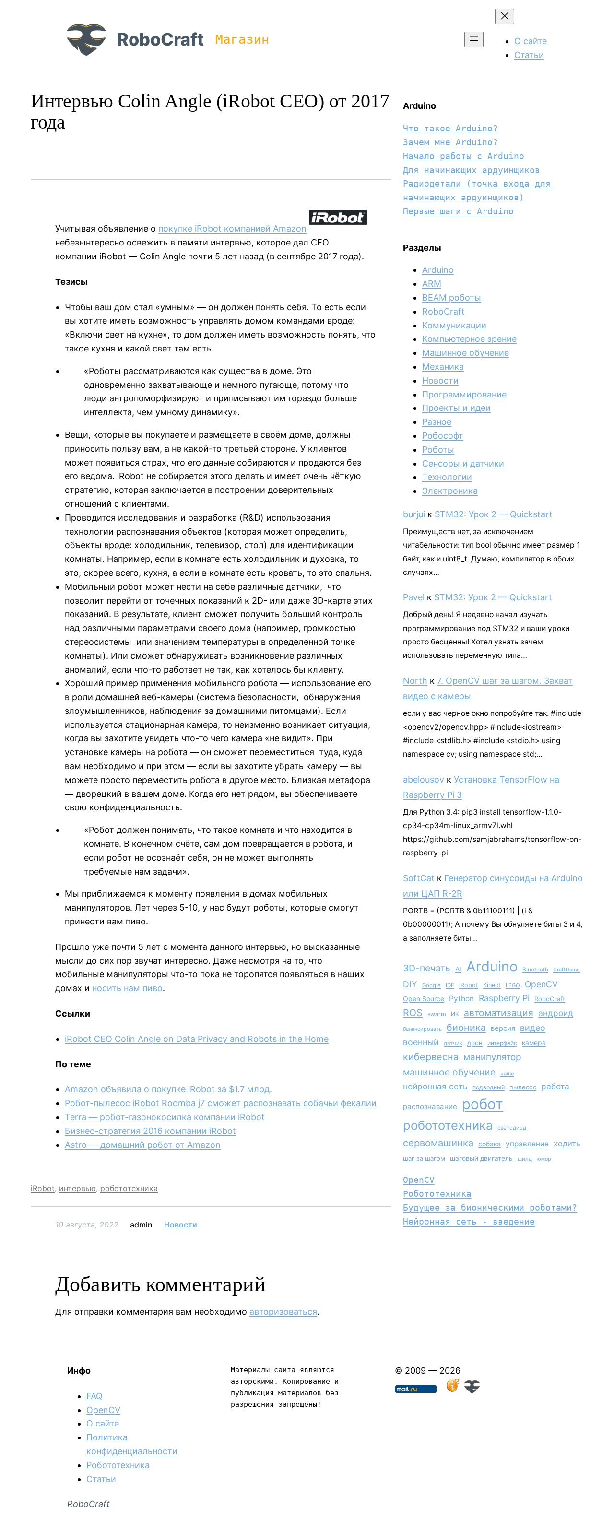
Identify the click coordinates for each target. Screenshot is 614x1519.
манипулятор (492, 1057)
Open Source (423, 998)
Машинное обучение (465, 353)
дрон (475, 1043)
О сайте (102, 1423)
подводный (488, 1087)
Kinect (492, 985)
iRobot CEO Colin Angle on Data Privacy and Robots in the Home (197, 1039)
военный (421, 1042)
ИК (455, 1013)
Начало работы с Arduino (463, 156)
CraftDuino (566, 969)
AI (458, 969)
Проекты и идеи (456, 408)
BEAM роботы (451, 297)
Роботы (438, 449)
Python (461, 998)
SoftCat (419, 878)
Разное (436, 422)
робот (482, 1104)
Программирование (464, 394)
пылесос (522, 1087)
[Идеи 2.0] (452, 1390)
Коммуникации (454, 325)
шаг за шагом (424, 1158)
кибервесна (431, 1057)
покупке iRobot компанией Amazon (232, 228)
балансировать (422, 1029)
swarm (436, 1013)
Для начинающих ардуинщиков (471, 170)
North (415, 681)
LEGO (513, 985)
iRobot (43, 1188)
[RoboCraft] (472, 1390)
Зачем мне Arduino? (450, 142)
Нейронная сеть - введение (469, 1221)
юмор (544, 1159)
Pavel (414, 597)
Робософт (442, 436)
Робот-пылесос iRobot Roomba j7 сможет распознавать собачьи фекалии (221, 1103)
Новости (180, 1224)
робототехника (129, 1188)
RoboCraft (160, 39)
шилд (525, 1159)
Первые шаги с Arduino (458, 211)
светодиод (511, 1127)
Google (431, 985)
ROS (413, 1012)
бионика (466, 1027)
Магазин (242, 39)
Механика (443, 367)
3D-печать (426, 968)
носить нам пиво (127, 988)
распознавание (430, 1106)
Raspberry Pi (504, 998)
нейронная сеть (435, 1086)
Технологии (447, 477)
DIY (410, 984)
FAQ (94, 1396)
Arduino (438, 270)
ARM (431, 284)
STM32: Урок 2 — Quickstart (494, 514)
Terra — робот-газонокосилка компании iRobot (165, 1117)
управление (527, 1143)
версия (503, 1028)
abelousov (423, 779)
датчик (453, 1043)
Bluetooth (535, 969)
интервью (77, 1188)
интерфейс (502, 1043)
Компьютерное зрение (469, 339)
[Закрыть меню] (504, 16)
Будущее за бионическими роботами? (490, 1208)
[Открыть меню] (474, 39)
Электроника (450, 491)
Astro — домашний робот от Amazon (143, 1145)
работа (555, 1086)
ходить (567, 1143)
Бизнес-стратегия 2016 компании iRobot (150, 1131)
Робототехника (437, 1194)
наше (507, 1073)
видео (532, 1028)
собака (489, 1144)
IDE (450, 985)
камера (534, 1043)
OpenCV (541, 984)
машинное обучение (449, 1072)
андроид (555, 1013)
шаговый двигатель (481, 1158)
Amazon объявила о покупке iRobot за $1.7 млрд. (168, 1089)
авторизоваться (283, 1312)
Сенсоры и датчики (463, 463)
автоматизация (498, 1012)
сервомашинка (438, 1143)
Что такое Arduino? (450, 128)
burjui (414, 514)
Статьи (101, 1479)
